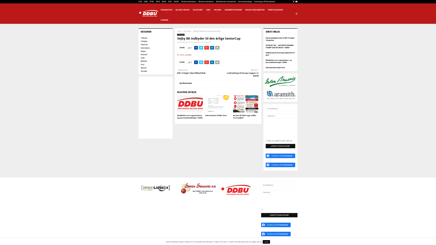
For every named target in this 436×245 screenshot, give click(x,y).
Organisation (166, 10)
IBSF (170, 2)
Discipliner (198, 10)
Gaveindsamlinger (245, 2)
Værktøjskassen (275, 10)
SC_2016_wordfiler (184, 55)
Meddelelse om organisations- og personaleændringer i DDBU (190, 116)
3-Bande (144, 38)
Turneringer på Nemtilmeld (264, 2)
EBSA (164, 2)
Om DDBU (217, 10)
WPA (158, 2)
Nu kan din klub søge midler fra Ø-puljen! (244, 116)
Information (181, 34)
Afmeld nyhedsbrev (206, 2)
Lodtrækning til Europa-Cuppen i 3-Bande (243, 74)
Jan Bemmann (183, 42)
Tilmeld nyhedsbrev (188, 2)
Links (208, 10)
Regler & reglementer (255, 10)
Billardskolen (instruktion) (226, 2)
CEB (140, 2)
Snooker (144, 71)
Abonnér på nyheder (233, 10)
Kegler (143, 51)
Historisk (144, 44)
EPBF (152, 2)
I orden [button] (266, 242)
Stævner (164, 20)
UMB (146, 2)
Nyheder (144, 61)
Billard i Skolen (182, 10)
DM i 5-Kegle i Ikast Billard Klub (191, 73)
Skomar (144, 68)
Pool (142, 64)
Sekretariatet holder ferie (216, 115)
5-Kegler (144, 41)
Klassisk (144, 54)
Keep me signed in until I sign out (279, 141)
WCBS (176, 2)
